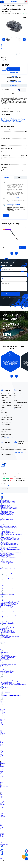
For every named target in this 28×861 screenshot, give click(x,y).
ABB (1, 701)
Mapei (1, 785)
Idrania (1, 771)
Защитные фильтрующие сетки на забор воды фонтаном (11, 681)
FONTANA (2, 760)
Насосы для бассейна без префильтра (13, 5)
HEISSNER (2, 766)
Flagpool (1, 757)
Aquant (1, 713)
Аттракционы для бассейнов (5, 561)
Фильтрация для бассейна (5, 505)
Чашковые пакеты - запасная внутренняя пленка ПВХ (10, 695)
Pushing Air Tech (3, 804)
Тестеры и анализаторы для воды (6, 622)
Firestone (2, 756)
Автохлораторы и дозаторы (5, 524)
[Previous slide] (3, 39)
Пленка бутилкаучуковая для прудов (7, 627)
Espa (1, 750)
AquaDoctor (2, 712)
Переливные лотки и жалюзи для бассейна (8, 581)
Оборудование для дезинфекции (6, 519)
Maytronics (2, 787)
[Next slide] (24, 39)
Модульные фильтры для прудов (6, 608)
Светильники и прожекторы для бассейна (8, 543)
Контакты (18, 489)
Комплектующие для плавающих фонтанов (8, 656)
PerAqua (1, 797)
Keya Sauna (2, 776)
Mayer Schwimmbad (4, 786)
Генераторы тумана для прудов (6, 640)
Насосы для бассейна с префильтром (7, 501)
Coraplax (1, 736)
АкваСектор (2, 838)
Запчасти (2, 585)
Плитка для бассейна (4, 572)
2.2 (14, 54)
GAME (1, 762)
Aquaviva (1, 715)
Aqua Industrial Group (4, 708)
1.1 (9, 54)
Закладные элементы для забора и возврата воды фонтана (12, 680)
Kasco (1, 775)
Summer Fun (2, 821)
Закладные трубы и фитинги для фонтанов (8, 678)
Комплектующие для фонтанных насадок (8, 667)
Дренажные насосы (4, 610)
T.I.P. (1, 824)
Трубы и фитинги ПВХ (4, 591)
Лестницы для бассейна (5, 531)
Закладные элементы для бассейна (7, 537)
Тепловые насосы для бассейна (6, 514)
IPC (0, 773)
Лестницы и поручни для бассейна (7, 530)
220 (2, 59)
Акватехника (2, 839)
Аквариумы (2, 645)
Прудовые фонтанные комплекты (7, 642)
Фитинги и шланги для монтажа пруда (7, 631)
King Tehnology (3, 777)
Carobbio (2, 729)
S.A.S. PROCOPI (3, 809)
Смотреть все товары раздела (7, 437)
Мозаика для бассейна (4, 570)
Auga (1, 720)
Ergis (1, 749)
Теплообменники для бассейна (6, 513)
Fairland (1, 754)
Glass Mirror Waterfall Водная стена (7, 665)
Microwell (2, 790)
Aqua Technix (2, 709)
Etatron (1, 751)
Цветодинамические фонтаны (6, 661)
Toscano (1, 825)
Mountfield (2, 791)
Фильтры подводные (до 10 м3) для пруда (8, 604)
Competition (2, 735)
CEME (1, 732)
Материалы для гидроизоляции (6, 573)
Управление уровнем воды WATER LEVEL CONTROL (10, 683)
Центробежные (4, 119)
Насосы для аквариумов (5, 647)
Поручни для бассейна (4, 533)
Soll (0, 817)
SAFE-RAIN (2, 811)
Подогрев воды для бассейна (6, 511)
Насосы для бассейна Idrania (12, 120)
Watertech (2, 835)
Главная (1, 494)
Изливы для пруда (3, 629)
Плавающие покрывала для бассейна (7, 583)
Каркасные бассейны (4, 687)
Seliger (1, 815)
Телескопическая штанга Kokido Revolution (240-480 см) (14, 244)
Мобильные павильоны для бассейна (7, 577)
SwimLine (2, 822)
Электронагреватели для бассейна (7, 512)
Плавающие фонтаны (4, 658)
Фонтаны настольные (4, 660)
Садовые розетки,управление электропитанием (9, 636)
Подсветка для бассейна (5, 542)
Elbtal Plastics (2, 744)
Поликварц (2, 845)
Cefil (1, 731)
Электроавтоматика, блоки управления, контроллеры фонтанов (13, 684)
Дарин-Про (2, 840)
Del (0, 741)
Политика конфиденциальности (7, 491)
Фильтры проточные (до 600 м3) (6, 606)
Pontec (1, 800)
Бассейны (2, 497)
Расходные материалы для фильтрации (8, 611)
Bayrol (1, 723)
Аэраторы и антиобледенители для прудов (8, 615)
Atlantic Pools (2, 719)
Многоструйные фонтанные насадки (7, 669)
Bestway (1, 725)
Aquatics (1, 714)
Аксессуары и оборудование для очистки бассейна (10, 552)
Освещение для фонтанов (5, 675)
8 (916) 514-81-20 (20, 480)
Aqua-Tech (2, 710)
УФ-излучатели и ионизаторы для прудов (8, 602)
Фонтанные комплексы (4, 655)
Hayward (1, 765)
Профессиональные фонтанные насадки (8, 664)
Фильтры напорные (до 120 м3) (6, 605)
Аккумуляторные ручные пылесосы (7, 558)
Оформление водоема (4, 635)
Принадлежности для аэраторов (6, 616)
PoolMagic (2, 802)
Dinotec (1, 742)
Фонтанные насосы (4, 652)
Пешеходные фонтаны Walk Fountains (7, 657)
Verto (16, 491)
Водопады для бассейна (5, 563)
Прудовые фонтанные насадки (6, 672)
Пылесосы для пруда (4, 620)
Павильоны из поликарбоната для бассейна (8, 578)
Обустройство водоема (5, 639)
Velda (1, 828)
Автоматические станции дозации (7, 521)
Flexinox (1, 759)
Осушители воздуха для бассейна (7, 594)
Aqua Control (2, 705)
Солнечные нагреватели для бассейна (7, 515)
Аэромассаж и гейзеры (4, 565)
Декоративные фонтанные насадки (7, 666)
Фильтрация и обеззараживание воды (7, 600)
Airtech (1, 704)
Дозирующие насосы (4, 523)
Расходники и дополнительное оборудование (9, 516)
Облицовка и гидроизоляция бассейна (7, 568)
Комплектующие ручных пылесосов (7, 554)
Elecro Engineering (3, 745)
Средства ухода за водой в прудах (7, 618)
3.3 (20, 54)
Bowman (1, 727)
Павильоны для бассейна (5, 575)
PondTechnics (2, 798)
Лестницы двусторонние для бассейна (7, 532)
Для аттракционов (16, 118)
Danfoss (1, 739)
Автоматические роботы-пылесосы (7, 553)
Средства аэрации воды (5, 613)
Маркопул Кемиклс (4, 844)
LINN (1, 783)
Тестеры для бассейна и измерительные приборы (10, 549)
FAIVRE (1, 755)
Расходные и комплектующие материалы (8, 527)
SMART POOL (2, 816)
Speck (1, 818)
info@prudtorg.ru (6, 485)
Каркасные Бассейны (4, 689)
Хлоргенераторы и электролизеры (7, 525)
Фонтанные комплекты (4, 659)
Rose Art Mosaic (3, 807)
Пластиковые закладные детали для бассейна (9, 539)
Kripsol (1, 780)
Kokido (1, 779)
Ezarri (1, 752)
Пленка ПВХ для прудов (4, 628)
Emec (1, 748)
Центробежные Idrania (16, 121)
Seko (1, 814)
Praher (1, 803)
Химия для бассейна (4, 548)
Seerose (1, 813)
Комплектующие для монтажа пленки (7, 632)
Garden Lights (2, 763)
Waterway (2, 836)
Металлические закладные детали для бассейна (10, 538)
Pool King (2, 801)
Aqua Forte (2, 707)
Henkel (1, 767)
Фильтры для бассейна (4, 506)
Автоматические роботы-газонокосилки (8, 557)
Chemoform (2, 733)
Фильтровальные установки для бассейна (8, 507)
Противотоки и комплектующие (6, 562)
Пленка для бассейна (4, 569)
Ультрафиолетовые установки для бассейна (9, 520)
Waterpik (2, 834)
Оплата (8, 489)
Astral (1, 718)
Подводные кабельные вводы (6, 682)
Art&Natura (2, 717)
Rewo (1, 806)
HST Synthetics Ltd (3, 769)
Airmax (1, 703)
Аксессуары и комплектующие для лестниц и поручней (11, 534)
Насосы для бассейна (4, 500)
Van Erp (1, 827)
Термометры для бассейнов (5, 555)
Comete (1, 734)
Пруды (1, 597)
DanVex (1, 740)
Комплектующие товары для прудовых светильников (10, 638)
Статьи (23, 489)
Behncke (1, 724)
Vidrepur (1, 829)
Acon (1, 702)
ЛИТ (1, 843)
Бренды (13, 489)
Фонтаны (2, 649)
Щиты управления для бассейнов (6, 589)
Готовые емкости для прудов (6, 630)
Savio (1, 812)
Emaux (1, 746)
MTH (1, 792)
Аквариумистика (3, 644)
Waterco (1, 832)
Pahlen (1, 796)
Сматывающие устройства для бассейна (8, 584)
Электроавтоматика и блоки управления (8, 588)
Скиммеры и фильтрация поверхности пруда (9, 603)
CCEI (1, 730)
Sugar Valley (2, 819)
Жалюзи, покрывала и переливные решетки (9, 580)
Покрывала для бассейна (5, 692)
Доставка (3, 489)
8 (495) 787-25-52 (20, 478)
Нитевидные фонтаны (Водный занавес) (8, 670)
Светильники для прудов (5, 637)
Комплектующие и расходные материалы (8, 508)
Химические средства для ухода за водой (8, 547)
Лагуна (1, 842)
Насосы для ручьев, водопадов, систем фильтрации (10, 601)
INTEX (1, 772)
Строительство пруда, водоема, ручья (7, 626)
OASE (1, 794)
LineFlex (1, 782)
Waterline (2, 833)
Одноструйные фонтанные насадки (7, 671)
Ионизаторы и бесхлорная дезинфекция (8, 526)
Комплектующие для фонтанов (6, 677)
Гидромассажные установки (5, 564)
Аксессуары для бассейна (5, 556)
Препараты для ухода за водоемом (7, 621)
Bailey (1, 722)
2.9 (17, 54)
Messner (1, 788)
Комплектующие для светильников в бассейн (9, 544)
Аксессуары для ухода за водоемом (7, 623)
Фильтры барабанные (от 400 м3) (6, 607)
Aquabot (1, 711)
